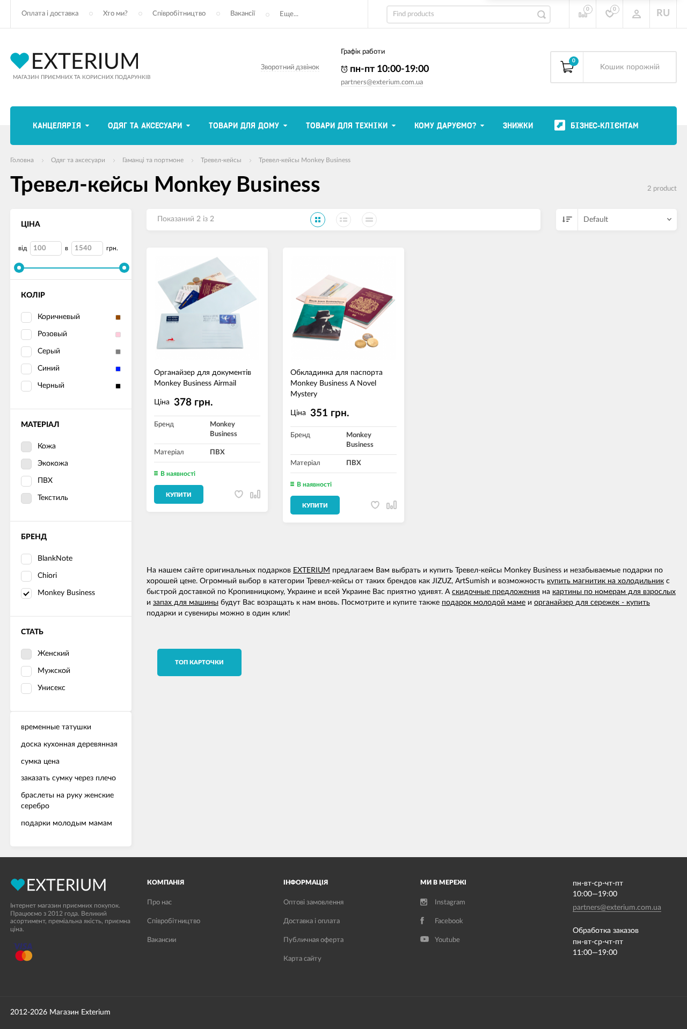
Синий (49, 368)
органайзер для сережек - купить (592, 602)
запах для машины (185, 602)
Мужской (54, 671)
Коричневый (59, 317)
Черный (51, 385)
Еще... (289, 14)
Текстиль (53, 498)
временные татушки (56, 727)
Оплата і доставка (49, 13)
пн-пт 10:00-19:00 (388, 69)
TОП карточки (199, 662)
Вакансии (161, 940)
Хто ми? (115, 13)
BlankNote (55, 558)
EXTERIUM (311, 570)
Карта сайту (302, 958)
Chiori (47, 575)
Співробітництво (179, 13)
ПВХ (45, 480)
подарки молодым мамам (66, 823)
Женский (53, 653)
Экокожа (53, 463)
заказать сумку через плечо (68, 778)
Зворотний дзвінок (290, 67)
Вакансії (242, 13)
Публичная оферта (313, 940)
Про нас (159, 902)
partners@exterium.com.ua (382, 82)
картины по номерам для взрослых (614, 592)
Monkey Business (66, 593)
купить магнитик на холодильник (605, 581)
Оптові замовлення (313, 902)
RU (663, 13)
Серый (49, 351)
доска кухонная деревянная (69, 744)
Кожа (47, 446)
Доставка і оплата (311, 921)
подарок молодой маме (483, 602)
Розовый (52, 334)
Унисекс (51, 688)
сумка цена (40, 761)
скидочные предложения (496, 592)
